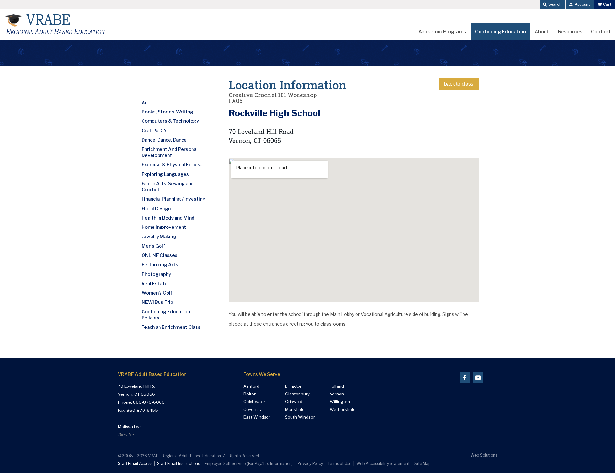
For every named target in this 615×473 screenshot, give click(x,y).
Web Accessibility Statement (383, 463)
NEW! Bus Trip (157, 302)
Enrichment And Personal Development (170, 152)
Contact (601, 32)
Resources (570, 32)
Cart (607, 4)
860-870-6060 (149, 402)
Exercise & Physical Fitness (172, 165)
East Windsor (256, 417)
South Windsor (300, 417)
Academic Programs (442, 32)
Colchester (254, 401)
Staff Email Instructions (178, 463)
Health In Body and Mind (168, 218)
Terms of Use (339, 463)
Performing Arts (160, 265)
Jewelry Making (159, 236)
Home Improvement (164, 227)
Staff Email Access (135, 463)
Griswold (293, 401)
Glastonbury (297, 394)
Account (582, 4)
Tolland (337, 386)
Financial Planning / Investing (174, 199)
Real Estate (155, 283)
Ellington (294, 386)
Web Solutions (484, 455)
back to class (458, 84)
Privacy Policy (310, 463)
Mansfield (295, 409)
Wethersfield (343, 409)
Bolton (250, 394)
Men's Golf (153, 246)
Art (145, 102)
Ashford (251, 386)
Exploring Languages (165, 174)
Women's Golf (157, 293)
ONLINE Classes (159, 255)
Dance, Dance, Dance (164, 140)
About (542, 32)
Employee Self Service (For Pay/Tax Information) (249, 463)
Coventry (252, 409)
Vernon (337, 394)
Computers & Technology (170, 121)
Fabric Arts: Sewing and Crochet (168, 187)
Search (555, 4)
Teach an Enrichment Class (171, 327)
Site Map (422, 463)
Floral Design (156, 209)
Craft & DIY (154, 131)
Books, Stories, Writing (167, 112)
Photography (156, 274)
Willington (340, 401)
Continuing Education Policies (166, 315)
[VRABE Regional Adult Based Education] (55, 24)
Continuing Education (500, 32)
